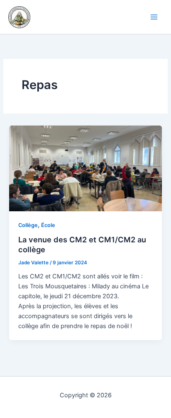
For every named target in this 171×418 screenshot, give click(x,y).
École (48, 225)
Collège (28, 225)
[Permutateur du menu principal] (154, 17)
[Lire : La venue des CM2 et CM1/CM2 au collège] (85, 168)
